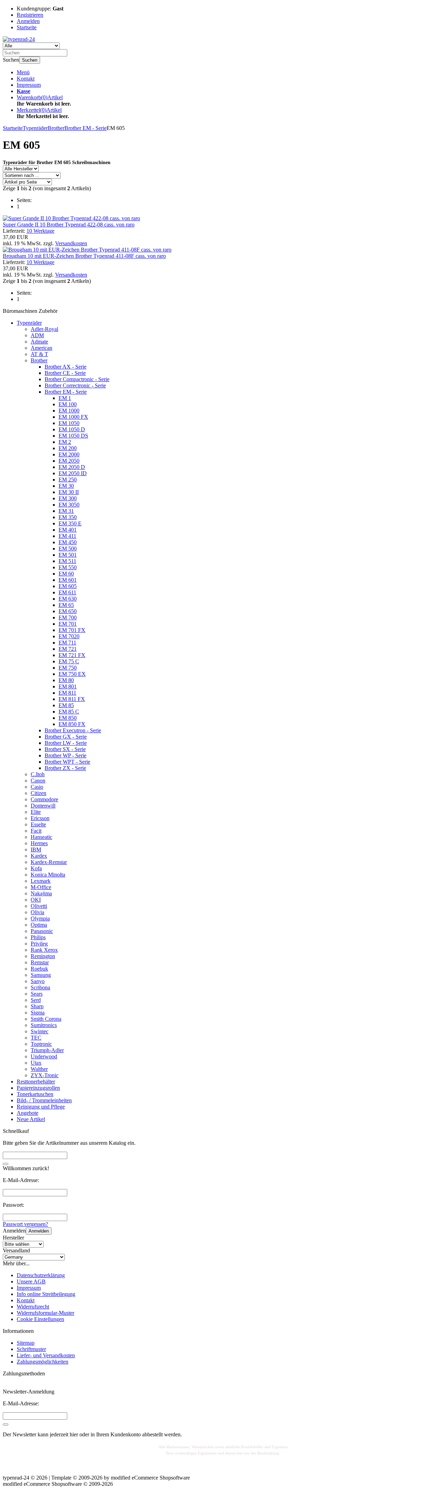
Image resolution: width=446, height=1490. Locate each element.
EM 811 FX (72, 699)
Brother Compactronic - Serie (77, 379)
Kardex (39, 856)
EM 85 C (69, 712)
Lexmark (41, 881)
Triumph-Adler (47, 1050)
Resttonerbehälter (36, 1081)
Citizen (38, 793)
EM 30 (66, 486)
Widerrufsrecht (33, 1307)
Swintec (39, 1031)
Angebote (27, 1113)
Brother (39, 360)
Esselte (38, 824)
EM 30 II (69, 492)
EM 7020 (69, 636)
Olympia (40, 918)
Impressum (29, 85)
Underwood (44, 1056)
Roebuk (39, 969)
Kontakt (25, 79)
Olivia (37, 912)
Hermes (39, 843)
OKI (36, 900)
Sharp (37, 1006)
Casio (37, 787)
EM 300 (68, 498)
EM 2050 (69, 461)
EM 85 (66, 705)
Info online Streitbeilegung (46, 1294)
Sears (37, 994)
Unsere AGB (31, 1281)
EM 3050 (69, 505)
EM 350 (68, 517)
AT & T (39, 354)
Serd (36, 1000)
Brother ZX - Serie (65, 768)
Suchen (29, 60)
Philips (38, 937)
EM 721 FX (72, 655)
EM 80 (66, 680)
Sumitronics (44, 1025)
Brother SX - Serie (65, 749)
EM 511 (67, 561)
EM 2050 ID (73, 473)
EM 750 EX (72, 674)
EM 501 (68, 555)
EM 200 (68, 448)
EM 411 (67, 536)
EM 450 (68, 542)
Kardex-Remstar (49, 862)
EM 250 (68, 479)
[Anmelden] (5, 1424)
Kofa (36, 868)
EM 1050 (69, 423)
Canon (38, 780)
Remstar (40, 962)
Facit (36, 831)
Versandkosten (71, 243)
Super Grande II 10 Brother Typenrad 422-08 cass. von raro (68, 224)
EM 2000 (69, 454)
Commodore (44, 799)
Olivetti (39, 906)
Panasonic (42, 931)
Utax (36, 1063)
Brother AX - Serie (65, 367)
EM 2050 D (72, 467)
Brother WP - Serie (65, 755)
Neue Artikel (31, 1119)
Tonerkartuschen (35, 1094)
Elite (36, 812)
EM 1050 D (72, 429)
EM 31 (66, 511)
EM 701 (68, 624)
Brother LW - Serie (66, 743)
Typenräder (29, 323)
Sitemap (25, 1343)
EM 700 (68, 617)
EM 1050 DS (73, 436)
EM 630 (68, 599)
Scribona (40, 987)
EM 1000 (69, 411)
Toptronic (41, 1044)
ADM (37, 335)
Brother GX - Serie (66, 737)
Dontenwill (43, 806)
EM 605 (68, 586)
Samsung (41, 975)
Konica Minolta (48, 875)
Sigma (38, 1013)
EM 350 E (70, 523)
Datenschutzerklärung (41, 1275)
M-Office (41, 887)
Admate (39, 342)
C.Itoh (38, 774)
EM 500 (68, 548)
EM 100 (68, 404)
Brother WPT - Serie (67, 762)
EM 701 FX (72, 630)
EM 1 (65, 398)
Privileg (39, 944)
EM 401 (68, 530)
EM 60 (66, 574)
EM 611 (67, 592)
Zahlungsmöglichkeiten (42, 1362)
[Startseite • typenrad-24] (19, 39)
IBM (36, 849)
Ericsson (40, 818)
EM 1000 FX (73, 417)
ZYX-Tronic (45, 1075)
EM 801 (68, 686)
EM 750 (68, 668)
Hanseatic (41, 837)
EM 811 (67, 693)
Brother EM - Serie (66, 392)
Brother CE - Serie (65, 373)
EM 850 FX (72, 724)
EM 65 (66, 605)
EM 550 (68, 567)
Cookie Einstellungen (40, 1319)
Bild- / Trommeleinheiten (44, 1100)
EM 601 (68, 580)
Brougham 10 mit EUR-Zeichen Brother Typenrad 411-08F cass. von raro (84, 256)
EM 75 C (69, 661)
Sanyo (38, 981)
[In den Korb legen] (5, 1164)
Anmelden (39, 1231)
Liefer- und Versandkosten (46, 1355)
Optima (39, 925)
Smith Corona (46, 1019)
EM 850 (68, 718)
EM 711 (67, 643)
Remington (43, 956)
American (41, 348)
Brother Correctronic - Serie (75, 385)
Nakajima (41, 893)
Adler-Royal (44, 329)
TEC (36, 1038)
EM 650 (68, 611)
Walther (39, 1069)
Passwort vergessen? (25, 1224)
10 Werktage (40, 231)
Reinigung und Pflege (41, 1107)
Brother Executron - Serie (73, 730)
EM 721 (68, 649)
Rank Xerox (44, 950)
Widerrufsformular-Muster (45, 1313)
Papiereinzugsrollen (38, 1088)
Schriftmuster (31, 1349)
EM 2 (65, 442)
